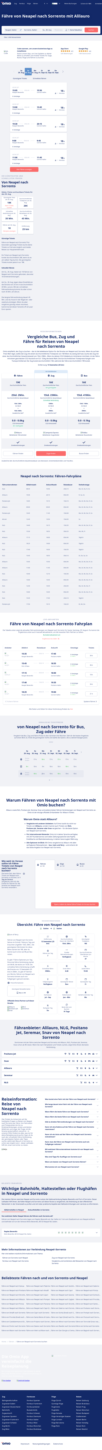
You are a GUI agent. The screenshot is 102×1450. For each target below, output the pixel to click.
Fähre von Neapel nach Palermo (38, 1286)
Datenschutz (58, 1444)
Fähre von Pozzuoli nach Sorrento (88, 1317)
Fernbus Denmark (34, 1416)
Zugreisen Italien (8, 1404)
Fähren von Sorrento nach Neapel (15, 1258)
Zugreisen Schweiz (9, 1423)
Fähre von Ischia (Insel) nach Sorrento (65, 1313)
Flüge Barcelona (57, 1423)
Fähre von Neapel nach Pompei (38, 1299)
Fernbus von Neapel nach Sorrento (15, 1261)
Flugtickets (55, 1407)
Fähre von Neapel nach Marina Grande (16, 1308)
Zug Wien (5, 1429)
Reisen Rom (80, 1426)
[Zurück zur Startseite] (8, 3)
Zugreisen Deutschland (11, 1407)
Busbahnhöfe (32, 1410)
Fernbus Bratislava (34, 1429)
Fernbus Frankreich (34, 1404)
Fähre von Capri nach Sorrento (37, 1313)
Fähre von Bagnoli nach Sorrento (88, 1330)
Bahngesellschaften (9, 1400)
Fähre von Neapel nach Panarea (38, 1304)
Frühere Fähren (12, 701)
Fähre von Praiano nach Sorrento (38, 1322)
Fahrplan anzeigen (9, 231)
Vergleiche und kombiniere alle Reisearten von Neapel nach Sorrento (74, 1262)
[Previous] (20, 752)
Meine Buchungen (70, 3)
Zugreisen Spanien (9, 1416)
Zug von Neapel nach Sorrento (63, 1258)
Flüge (29, 3)
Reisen (78, 1397)
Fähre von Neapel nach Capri (62, 1290)
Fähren (35, 3)
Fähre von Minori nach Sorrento (63, 1322)
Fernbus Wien (32, 1423)
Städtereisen (81, 1416)
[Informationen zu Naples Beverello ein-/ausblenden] (97, 1232)
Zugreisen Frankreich (10, 1419)
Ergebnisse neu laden (49, 639)
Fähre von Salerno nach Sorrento (63, 1308)
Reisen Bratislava (82, 1404)
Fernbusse (31, 1397)
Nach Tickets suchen (9, 207)
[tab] (20, 78)
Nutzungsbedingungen (41, 1444)
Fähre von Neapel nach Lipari (37, 1295)
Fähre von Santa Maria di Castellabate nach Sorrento (46, 1317)
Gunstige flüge (57, 1404)
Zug (15, 3)
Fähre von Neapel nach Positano (14, 1290)
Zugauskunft (7, 1413)
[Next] (63, 71)
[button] (47, 30)
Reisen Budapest (82, 1413)
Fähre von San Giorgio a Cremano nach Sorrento (69, 1330)
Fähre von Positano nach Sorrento (89, 1308)
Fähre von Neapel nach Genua (13, 1286)
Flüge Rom (55, 1426)
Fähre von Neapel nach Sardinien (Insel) (66, 1286)
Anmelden (98, 3)
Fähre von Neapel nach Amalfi (37, 1290)
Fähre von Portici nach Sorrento (14, 1326)
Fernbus (22, 3)
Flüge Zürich (56, 1400)
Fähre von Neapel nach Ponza (87, 1290)
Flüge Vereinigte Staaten (61, 1416)
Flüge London (56, 1419)
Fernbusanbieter (33, 1407)
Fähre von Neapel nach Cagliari (62, 1299)
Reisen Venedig (82, 1423)
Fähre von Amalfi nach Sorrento (14, 1313)
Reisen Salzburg (82, 1400)
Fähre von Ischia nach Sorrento (87, 1326)
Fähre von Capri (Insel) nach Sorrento (65, 1317)
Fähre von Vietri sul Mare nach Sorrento (41, 1330)
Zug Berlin (6, 1426)
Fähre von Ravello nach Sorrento (63, 1326)
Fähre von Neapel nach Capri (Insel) (39, 1308)
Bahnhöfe (6, 1410)
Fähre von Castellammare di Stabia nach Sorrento (20, 1322)
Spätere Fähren (89, 701)
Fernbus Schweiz (33, 1413)
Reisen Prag (80, 1407)
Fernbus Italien (33, 1419)
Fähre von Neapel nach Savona (62, 1295)
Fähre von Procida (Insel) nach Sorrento (16, 1317)
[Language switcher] (56, 3)
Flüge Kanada (56, 1413)
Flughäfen (55, 1410)
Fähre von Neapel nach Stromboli (14, 1295)
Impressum (25, 1444)
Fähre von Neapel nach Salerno (87, 1286)
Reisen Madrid (81, 1429)
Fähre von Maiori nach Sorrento (14, 1330)
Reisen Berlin (81, 1419)
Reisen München (82, 1410)
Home (4, 1342)
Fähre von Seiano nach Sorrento (38, 1326)
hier (71, 709)
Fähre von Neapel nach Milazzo (13, 1299)
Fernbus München (34, 1426)
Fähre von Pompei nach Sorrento (88, 1313)
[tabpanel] (68, 889)
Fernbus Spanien (33, 1400)
